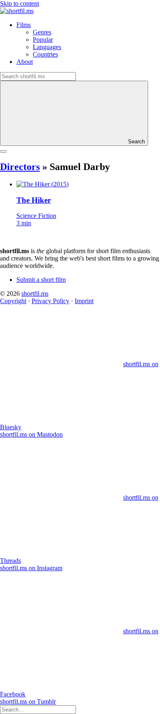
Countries (45, 54)
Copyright (13, 300)
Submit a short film (41, 279)
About (24, 61)
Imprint (84, 300)
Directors (20, 166)
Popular (43, 39)
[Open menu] (3, 151)
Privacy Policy (50, 300)
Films (23, 24)
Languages (47, 46)
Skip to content (19, 3)
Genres (42, 32)
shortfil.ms (34, 293)
